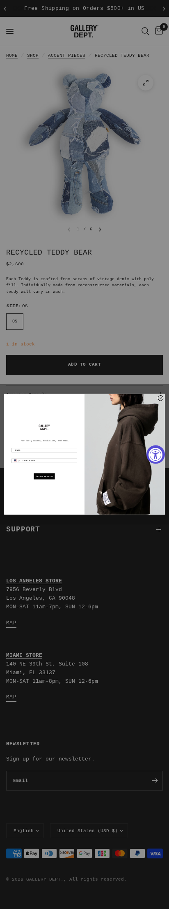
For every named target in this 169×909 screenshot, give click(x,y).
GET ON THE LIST (44, 476)
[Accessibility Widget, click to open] (155, 454)
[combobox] (16, 461)
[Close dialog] (160, 398)
